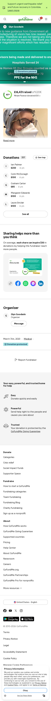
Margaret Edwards (20, 193)
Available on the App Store (27, 619)
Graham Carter (18, 183)
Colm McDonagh (19, 174)
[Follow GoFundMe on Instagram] (21, 610)
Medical (28, 339)
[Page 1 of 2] (25, 81)
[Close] (46, 7)
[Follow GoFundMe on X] (15, 610)
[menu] (46, 19)
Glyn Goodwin (18, 314)
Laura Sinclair (17, 202)
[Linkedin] (41, 283)
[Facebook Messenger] (33, 283)
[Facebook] (18, 283)
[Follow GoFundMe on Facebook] (5, 610)
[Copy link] (10, 283)
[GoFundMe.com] (25, 19)
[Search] (5, 19)
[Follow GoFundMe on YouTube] (10, 610)
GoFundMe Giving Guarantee (25, 431)
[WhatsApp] (25, 283)
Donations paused (27, 71)
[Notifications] (39, 19)
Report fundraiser (27, 360)
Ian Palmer (16, 164)
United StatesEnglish (27, 602)
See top (42, 157)
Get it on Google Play (11, 619)
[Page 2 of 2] (27, 81)
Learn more (13, 10)
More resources (11, 588)
